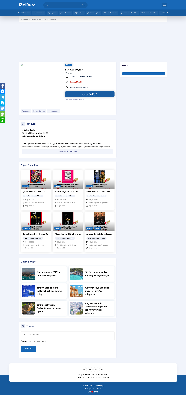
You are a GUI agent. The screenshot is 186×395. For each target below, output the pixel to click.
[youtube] (90, 369)
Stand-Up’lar (94, 13)
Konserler (40, 13)
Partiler (80, 13)
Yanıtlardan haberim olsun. (35, 341)
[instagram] (84, 369)
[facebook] (95, 369)
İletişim (81, 374)
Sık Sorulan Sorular (94, 377)
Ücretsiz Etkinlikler (130, 13)
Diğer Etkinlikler (29, 165)
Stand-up (26, 228)
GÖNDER (28, 348)
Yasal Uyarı (81, 377)
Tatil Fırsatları (112, 13)
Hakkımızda (89, 374)
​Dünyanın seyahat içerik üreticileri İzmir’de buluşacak (97, 291)
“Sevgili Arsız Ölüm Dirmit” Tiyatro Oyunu (75, 234)
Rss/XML (106, 377)
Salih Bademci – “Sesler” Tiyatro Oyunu (105, 192)
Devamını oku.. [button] (66, 151)
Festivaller (67, 13)
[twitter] (101, 369)
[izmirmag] (27, 4)
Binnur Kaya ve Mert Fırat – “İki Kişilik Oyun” (76, 192)
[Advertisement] (93, 40)
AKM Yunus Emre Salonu (79, 87)
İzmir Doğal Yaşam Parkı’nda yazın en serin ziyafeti (49, 308)
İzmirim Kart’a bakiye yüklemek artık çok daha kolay (49, 291)
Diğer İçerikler (29, 261)
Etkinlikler (26, 13)
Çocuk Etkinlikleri (150, 13)
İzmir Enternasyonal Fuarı (33, 196)
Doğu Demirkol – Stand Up (35, 234)
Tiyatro (53, 13)
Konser (89, 228)
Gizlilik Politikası (102, 374)
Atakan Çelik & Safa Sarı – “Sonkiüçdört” (106, 234)
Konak (69, 73)
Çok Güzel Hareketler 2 (34, 192)
